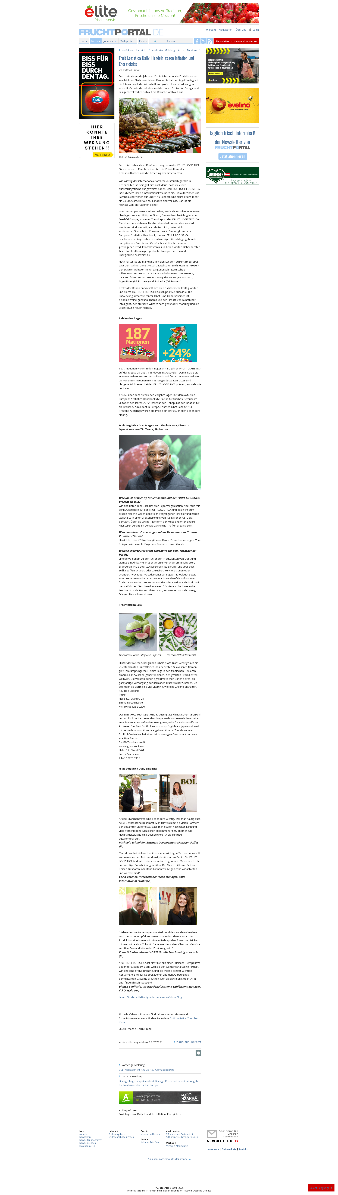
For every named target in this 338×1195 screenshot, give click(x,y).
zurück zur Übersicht (134, 50)
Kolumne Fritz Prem (150, 1142)
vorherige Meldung (163, 50)
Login (255, 29)
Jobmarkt (109, 41)
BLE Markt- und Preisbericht (179, 1134)
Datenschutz (229, 1149)
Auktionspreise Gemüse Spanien (182, 1136)
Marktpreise (126, 41)
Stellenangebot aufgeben (121, 1136)
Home (84, 41)
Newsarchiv (85, 1136)
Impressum (213, 1149)
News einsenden (87, 1142)
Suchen (171, 41)
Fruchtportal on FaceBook (197, 41)
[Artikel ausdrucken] (198, 1053)
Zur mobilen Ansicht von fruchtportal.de (167, 1158)
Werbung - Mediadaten (219, 29)
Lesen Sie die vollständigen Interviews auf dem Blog (150, 997)
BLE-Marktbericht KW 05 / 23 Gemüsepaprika (146, 1069)
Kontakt (243, 1149)
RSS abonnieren (87, 1145)
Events (143, 41)
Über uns (241, 29)
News (94, 41)
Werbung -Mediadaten (177, 1145)
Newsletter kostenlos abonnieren (236, 41)
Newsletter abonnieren (90, 1139)
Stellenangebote (117, 1134)
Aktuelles (83, 1134)
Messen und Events (150, 1134)
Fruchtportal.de (121, 32)
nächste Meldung (187, 50)
